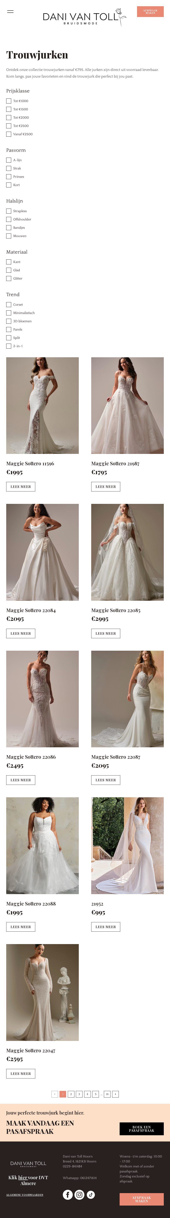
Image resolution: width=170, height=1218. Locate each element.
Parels (17, 329)
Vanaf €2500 (23, 134)
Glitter (17, 278)
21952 (97, 903)
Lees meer (21, 486)
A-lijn (17, 160)
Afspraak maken (150, 12)
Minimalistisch (24, 313)
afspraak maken (141, 1199)
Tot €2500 (21, 126)
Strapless (20, 211)
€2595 (14, 1058)
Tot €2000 (21, 117)
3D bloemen (22, 321)
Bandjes (19, 228)
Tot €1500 (20, 109)
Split (16, 338)
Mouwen (20, 236)
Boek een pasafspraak (141, 1129)
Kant (16, 262)
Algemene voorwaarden (24, 1194)
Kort (16, 185)
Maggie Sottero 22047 (30, 1050)
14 (107, 1094)
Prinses (18, 177)
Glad (16, 270)
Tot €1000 (20, 101)
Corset (18, 304)
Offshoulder (22, 219)
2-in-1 (18, 346)
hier (23, 1177)
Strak (17, 168)
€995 (98, 912)
